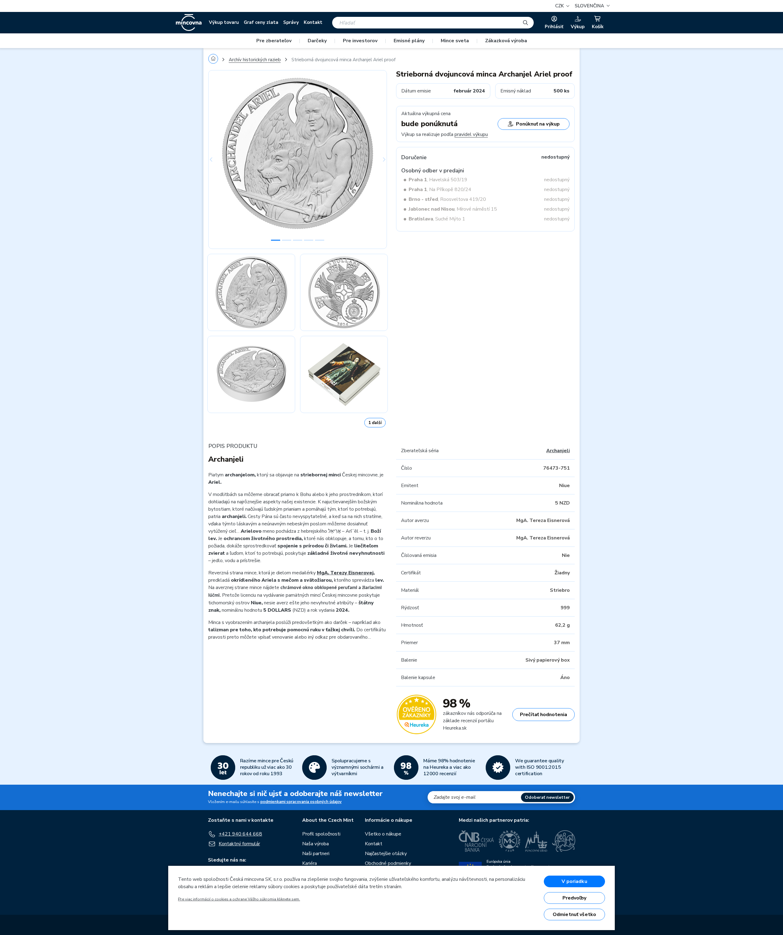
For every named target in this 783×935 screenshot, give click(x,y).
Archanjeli (558, 450)
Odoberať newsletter (547, 797)
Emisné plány (409, 40)
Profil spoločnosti (321, 834)
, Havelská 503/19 (438, 179)
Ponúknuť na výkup (538, 124)
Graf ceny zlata (261, 22)
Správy (291, 22)
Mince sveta (455, 40)
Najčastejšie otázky (386, 853)
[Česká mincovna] (189, 22)
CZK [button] (560, 6)
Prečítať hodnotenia (543, 714)
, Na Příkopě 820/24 (440, 189)
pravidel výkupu (471, 134)
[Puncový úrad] (536, 841)
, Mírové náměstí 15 (453, 209)
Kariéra (309, 863)
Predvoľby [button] (574, 898)
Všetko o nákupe (383, 834)
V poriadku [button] (574, 881)
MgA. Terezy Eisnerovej (345, 572)
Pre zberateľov (273, 40)
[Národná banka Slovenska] (563, 841)
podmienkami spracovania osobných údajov (301, 802)
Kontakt (313, 22)
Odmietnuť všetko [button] (574, 914)
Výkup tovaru (224, 22)
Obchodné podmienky (388, 863)
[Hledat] (525, 22)
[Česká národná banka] (476, 841)
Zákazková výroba (506, 40)
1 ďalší (375, 423)
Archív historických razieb (255, 60)
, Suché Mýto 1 (437, 219)
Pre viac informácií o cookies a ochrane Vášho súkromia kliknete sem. (239, 899)
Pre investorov (360, 40)
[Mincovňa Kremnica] (509, 841)
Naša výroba (315, 843)
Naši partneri (315, 853)
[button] (591, 6)
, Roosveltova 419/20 (447, 199)
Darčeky (317, 40)
